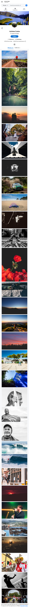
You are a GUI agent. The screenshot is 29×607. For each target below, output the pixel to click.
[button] (26, 5)
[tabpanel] (14, 328)
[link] (14, 59)
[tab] (10, 47)
